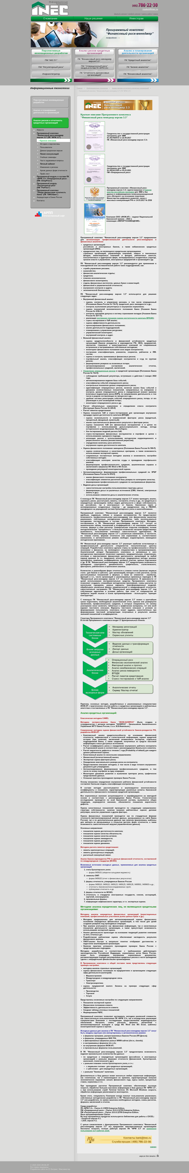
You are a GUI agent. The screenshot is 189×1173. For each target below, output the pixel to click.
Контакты (41, 201)
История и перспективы (50, 144)
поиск (155, 14)
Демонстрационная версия (51, 151)
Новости (40, 130)
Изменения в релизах (49, 167)
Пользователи (46, 147)
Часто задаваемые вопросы (52, 161)
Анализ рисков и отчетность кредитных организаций (130, 88)
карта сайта (147, 14)
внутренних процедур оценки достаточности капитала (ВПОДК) (125, 318)
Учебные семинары (48, 157)
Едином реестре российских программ (129, 191)
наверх (153, 1147)
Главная (79, 88)
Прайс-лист (45, 174)
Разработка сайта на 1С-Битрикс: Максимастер (50, 1169)
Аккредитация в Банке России (49, 197)
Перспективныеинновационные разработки (51, 52)
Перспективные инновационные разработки (48, 101)
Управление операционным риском (99, 371)
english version (134, 14)
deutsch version (120, 14)
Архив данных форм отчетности (53, 170)
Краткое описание (48, 141)
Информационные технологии (97, 88)
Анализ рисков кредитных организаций (94, 52)
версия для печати (147, 1156)
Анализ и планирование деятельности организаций (138, 52)
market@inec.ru (150, 9)
